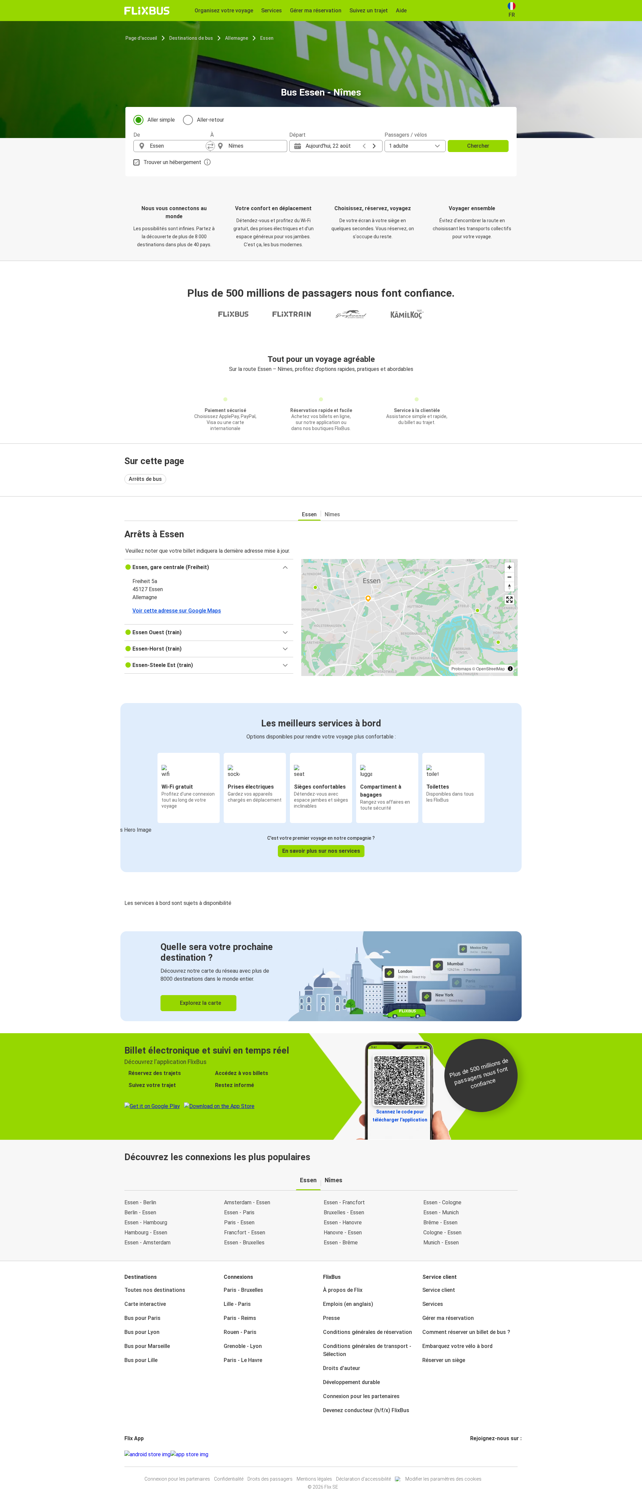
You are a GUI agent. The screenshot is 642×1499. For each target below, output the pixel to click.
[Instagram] (473, 1454)
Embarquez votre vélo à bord (457, 1346)
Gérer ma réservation (448, 1318)
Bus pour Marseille (147, 1346)
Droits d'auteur (341, 1368)
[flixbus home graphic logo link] (147, 11)
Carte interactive (145, 1304)
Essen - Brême (341, 1242)
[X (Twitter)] (479, 1454)
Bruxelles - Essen (344, 1212)
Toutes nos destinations (154, 1290)
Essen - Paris (239, 1212)
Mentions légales (314, 1479)
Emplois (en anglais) (348, 1304)
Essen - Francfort (344, 1202)
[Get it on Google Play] (147, 1455)
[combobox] (178, 146)
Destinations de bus (191, 38)
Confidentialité (228, 1479)
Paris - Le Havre (243, 1360)
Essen (267, 38)
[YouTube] (475, 1454)
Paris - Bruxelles (243, 1290)
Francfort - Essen (244, 1232)
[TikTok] (481, 1454)
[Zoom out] (509, 577)
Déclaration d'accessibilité (363, 1479)
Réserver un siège (443, 1360)
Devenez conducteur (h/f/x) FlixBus (366, 1410)
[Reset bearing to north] (509, 586)
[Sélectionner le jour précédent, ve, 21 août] (364, 146)
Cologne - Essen (442, 1232)
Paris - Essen (239, 1222)
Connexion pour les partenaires (361, 1396)
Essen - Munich (441, 1212)
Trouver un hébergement (172, 162)
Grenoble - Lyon (243, 1346)
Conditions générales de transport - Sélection (367, 1350)
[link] (321, 976)
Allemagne (236, 38)
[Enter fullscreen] (509, 599)
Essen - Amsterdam (147, 1242)
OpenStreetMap (490, 668)
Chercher (478, 146)
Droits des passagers (270, 1479)
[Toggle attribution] (510, 669)
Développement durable (351, 1382)
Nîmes (332, 514)
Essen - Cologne (442, 1202)
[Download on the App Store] (189, 1455)
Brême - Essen (440, 1222)
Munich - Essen (441, 1242)
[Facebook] (471, 1454)
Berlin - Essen (140, 1212)
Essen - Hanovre (343, 1222)
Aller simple (161, 120)
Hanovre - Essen (343, 1232)
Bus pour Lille (140, 1360)
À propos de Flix (342, 1290)
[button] (208, 567)
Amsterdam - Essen (247, 1202)
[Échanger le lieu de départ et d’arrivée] (210, 146)
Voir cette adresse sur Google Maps (176, 610)
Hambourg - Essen (145, 1232)
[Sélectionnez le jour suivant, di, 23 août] (374, 146)
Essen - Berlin (140, 1202)
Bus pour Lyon (141, 1332)
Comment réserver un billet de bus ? (466, 1332)
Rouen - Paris (240, 1332)
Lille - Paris (237, 1304)
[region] (409, 617)
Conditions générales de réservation (367, 1332)
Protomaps (461, 668)
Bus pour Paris (142, 1318)
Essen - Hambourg (145, 1222)
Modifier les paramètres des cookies (443, 1479)
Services (432, 1304)
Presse (331, 1318)
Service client (438, 1290)
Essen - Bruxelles (244, 1242)
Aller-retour (210, 120)
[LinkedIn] (477, 1454)
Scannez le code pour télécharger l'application (399, 1115)
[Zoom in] (509, 567)
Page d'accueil (141, 38)
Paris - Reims (240, 1318)
